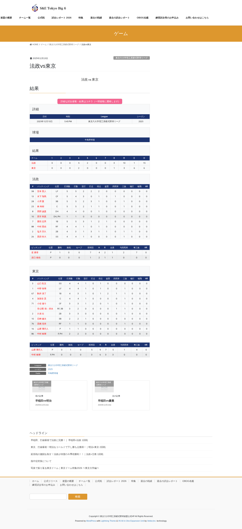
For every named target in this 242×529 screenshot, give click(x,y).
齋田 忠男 (41, 221)
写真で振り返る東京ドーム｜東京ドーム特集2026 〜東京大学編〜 (65, 468)
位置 (57, 186)
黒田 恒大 (41, 236)
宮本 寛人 (41, 191)
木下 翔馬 (41, 196)
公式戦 (98, 481)
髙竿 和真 (41, 216)
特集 (133, 481)
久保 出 (40, 313)
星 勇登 (34, 252)
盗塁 (107, 186)
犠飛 (139, 186)
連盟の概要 (68, 481)
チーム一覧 (84, 481)
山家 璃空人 (42, 329)
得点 (99, 186)
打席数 (67, 186)
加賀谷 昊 (41, 298)
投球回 (91, 247)
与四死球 (124, 247)
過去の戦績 (146, 481)
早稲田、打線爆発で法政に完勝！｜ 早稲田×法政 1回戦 (59, 440)
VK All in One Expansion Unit (131, 521)
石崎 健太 (41, 318)
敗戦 (69, 247)
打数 (76, 186)
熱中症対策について (41, 461)
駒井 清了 (41, 293)
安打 (84, 186)
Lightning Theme (108, 521)
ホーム (35, 481)
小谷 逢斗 (41, 303)
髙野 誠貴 (41, 211)
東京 (33, 168)
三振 (124, 186)
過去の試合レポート (167, 481)
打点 (91, 186)
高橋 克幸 (41, 323)
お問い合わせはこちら (71, 485)
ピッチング (36, 247)
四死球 (115, 186)
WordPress (91, 521)
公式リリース (51, 481)
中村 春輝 (41, 334)
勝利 (60, 247)
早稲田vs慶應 (106, 400)
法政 (33, 163)
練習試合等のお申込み (43, 485)
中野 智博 (41, 288)
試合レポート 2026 (116, 481)
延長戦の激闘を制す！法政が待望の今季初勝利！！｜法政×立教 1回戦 (67, 454)
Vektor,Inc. (151, 521)
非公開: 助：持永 (45, 308)
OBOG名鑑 (188, 481)
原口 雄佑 (35, 257)
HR (146, 186)
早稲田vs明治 (43, 400)
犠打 (132, 186)
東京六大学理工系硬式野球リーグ (132, 58)
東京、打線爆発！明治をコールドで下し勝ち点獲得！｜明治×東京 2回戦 (68, 447)
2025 (50, 369)
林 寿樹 (40, 206)
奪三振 (136, 247)
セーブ (79, 247)
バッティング (43, 186)
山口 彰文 (41, 283)
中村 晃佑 (41, 226)
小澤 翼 (40, 201)
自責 (112, 247)
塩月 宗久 (41, 231)
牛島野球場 (53, 373)
